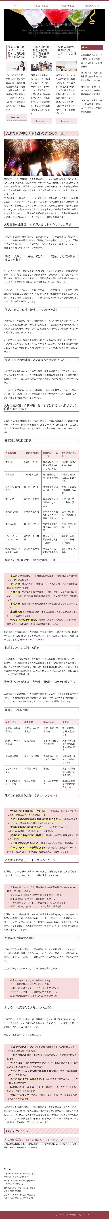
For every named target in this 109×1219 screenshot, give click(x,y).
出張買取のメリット (92, 6)
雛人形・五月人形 (41, 6)
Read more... (16, 117)
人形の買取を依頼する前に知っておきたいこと (36, 1139)
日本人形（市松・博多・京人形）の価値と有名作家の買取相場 (91, 90)
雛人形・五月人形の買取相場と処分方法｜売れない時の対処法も (91, 76)
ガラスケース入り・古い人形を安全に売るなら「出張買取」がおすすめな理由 (91, 106)
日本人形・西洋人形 (67, 6)
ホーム (16, 6)
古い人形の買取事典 (54, 24)
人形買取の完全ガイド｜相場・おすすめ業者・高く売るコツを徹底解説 (91, 60)
